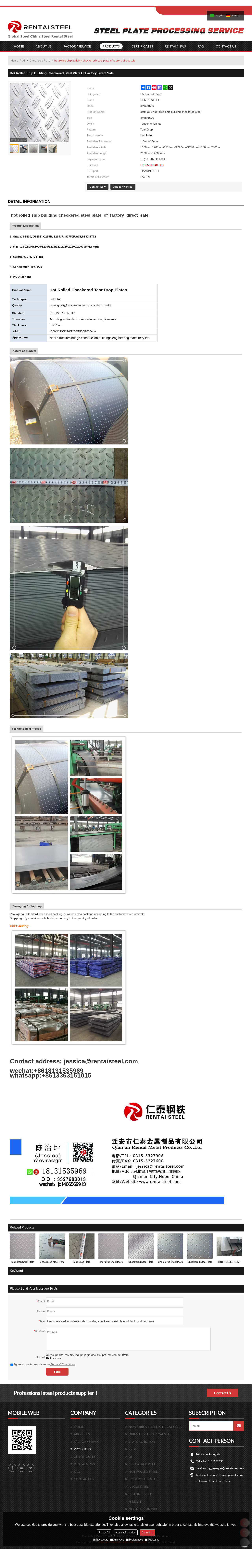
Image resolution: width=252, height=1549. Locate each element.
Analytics (118, 1539)
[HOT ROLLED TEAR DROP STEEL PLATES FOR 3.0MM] (229, 1246)
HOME (19, 46)
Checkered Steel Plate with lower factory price (140, 1263)
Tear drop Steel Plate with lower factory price (111, 1263)
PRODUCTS (111, 46)
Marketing (153, 1539)
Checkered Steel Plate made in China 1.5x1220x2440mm (170, 1263)
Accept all (147, 1532)
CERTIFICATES (142, 46)
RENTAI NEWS (175, 46)
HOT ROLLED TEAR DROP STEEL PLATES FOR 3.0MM (229, 1263)
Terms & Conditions (63, 1364)
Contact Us (222, 1393)
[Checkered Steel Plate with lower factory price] (141, 1246)
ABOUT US (44, 46)
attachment (55, 1358)
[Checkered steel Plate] (52, 1246)
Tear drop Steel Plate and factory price (22, 1263)
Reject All (104, 1532)
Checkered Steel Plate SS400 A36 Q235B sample (199, 1263)
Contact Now (98, 186)
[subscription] (238, 1426)
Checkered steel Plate (52, 1262)
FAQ (201, 46)
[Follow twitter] (30, 1468)
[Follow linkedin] (21, 1468)
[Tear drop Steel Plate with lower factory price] (111, 1246)
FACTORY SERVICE (77, 46)
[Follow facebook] (12, 1468)
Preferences (136, 1539)
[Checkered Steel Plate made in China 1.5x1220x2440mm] (170, 1246)
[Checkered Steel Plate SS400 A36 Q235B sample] (200, 1246)
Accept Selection (125, 1532)
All (23, 60)
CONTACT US (226, 46)
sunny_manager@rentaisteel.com (223, 1468)
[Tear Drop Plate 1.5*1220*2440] (81, 1246)
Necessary (102, 1539)
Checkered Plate (40, 60)
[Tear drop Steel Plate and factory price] (22, 1246)
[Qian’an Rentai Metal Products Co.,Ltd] (40, 30)
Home (14, 60)
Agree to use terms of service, (44, 1364)
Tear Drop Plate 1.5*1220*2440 (81, 1263)
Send (57, 1371)
